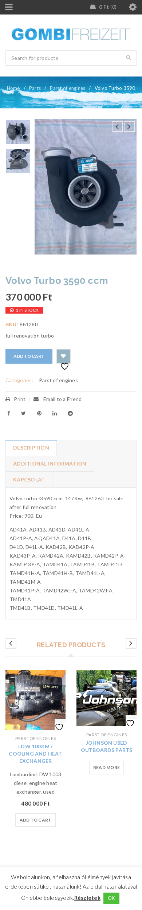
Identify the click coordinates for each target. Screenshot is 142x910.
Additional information (50, 463)
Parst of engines (67, 88)
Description (31, 447)
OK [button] (111, 898)
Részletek (87, 897)
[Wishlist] (63, 356)
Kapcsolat (29, 479)
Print (19, 399)
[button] (35, 820)
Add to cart (28, 356)
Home (13, 88)
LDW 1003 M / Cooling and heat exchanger (35, 753)
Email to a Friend (62, 399)
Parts (35, 88)
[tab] (30, 448)
